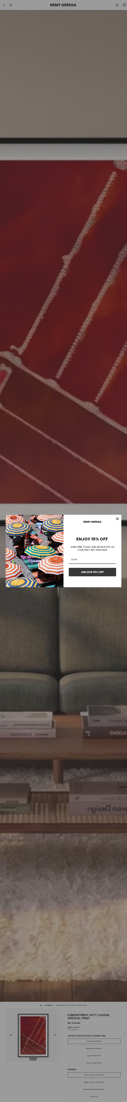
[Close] (117, 519)
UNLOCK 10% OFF (92, 572)
